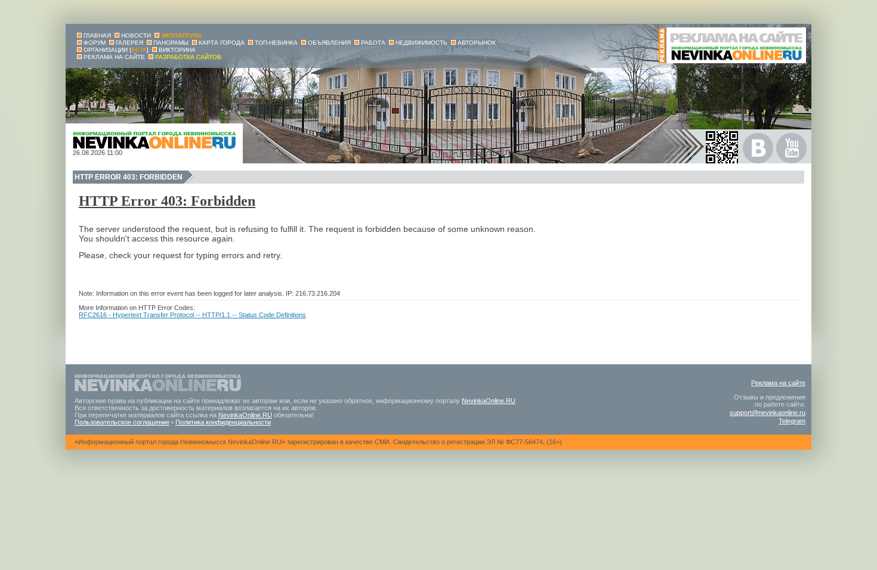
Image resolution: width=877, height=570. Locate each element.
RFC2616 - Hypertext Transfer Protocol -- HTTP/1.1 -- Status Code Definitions (192, 314)
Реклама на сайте (778, 382)
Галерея (129, 42)
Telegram (792, 421)
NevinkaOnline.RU (488, 400)
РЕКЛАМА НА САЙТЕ (114, 57)
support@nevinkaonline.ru (767, 412)
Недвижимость (421, 42)
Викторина (177, 50)
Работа (373, 42)
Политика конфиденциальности (223, 422)
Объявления (329, 42)
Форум (95, 42)
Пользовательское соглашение (122, 422)
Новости (136, 35)
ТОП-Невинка (276, 42)
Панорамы (171, 42)
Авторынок (477, 42)
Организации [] (116, 50)
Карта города (222, 42)
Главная (97, 35)
